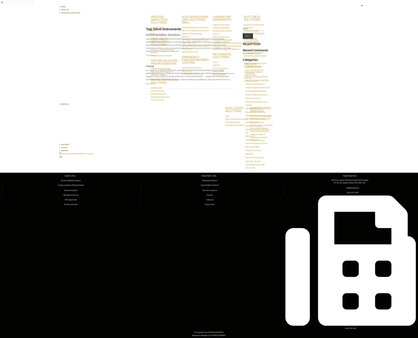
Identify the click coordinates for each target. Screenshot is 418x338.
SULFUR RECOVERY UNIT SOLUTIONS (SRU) (195, 19)
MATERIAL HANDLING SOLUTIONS (252, 41)
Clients (64, 147)
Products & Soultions (70, 13)
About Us (65, 10)
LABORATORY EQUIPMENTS (222, 18)
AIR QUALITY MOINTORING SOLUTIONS (160, 41)
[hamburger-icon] (362, 5)
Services (64, 104)
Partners (65, 144)
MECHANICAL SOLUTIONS (222, 56)
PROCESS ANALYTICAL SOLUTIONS (159, 19)
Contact (64, 151)
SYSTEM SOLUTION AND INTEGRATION (164, 62)
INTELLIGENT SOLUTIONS (234, 110)
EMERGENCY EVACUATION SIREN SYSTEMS (195, 59)
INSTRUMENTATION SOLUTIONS (164, 81)
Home (63, 7)
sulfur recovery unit (252, 161)
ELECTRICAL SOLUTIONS (252, 18)
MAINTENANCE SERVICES (260, 110)
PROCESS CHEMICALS (252, 65)
